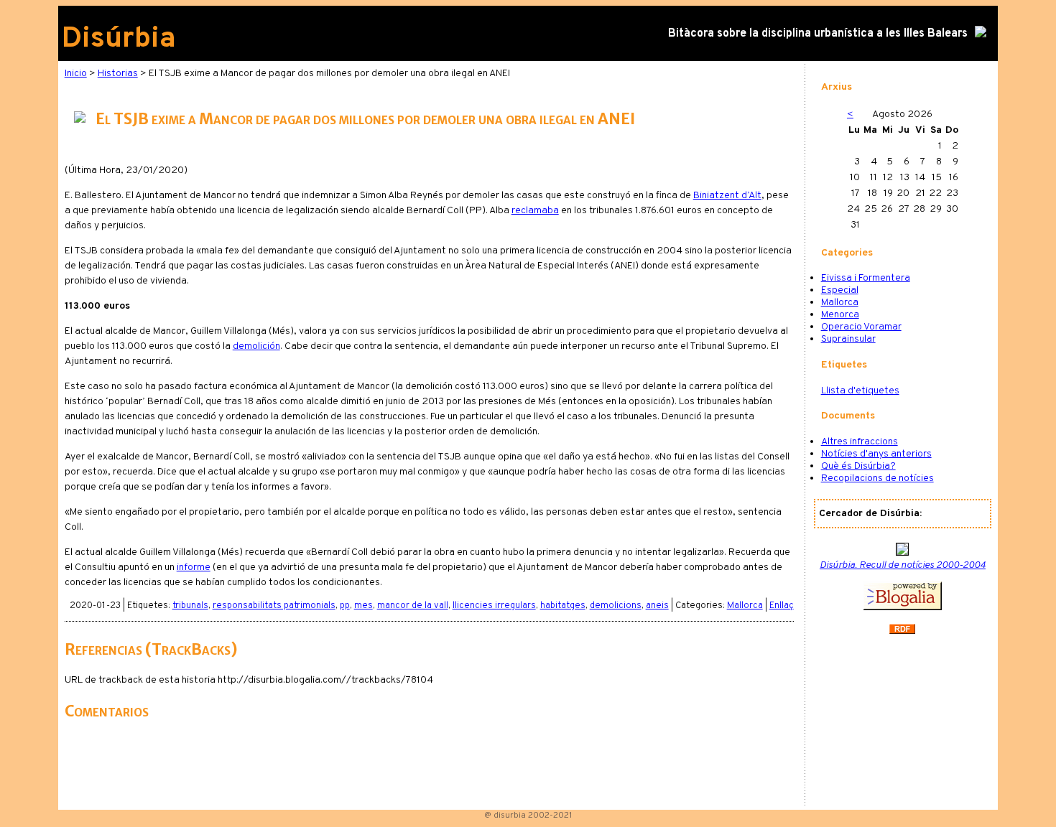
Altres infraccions (859, 442)
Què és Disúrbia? (858, 466)
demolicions (616, 606)
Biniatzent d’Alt (727, 196)
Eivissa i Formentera (865, 278)
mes (363, 606)
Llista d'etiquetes (860, 391)
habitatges (562, 606)
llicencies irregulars (494, 606)
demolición (256, 346)
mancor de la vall (412, 606)
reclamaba (535, 211)
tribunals (190, 606)
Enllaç (781, 606)
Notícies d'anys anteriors (876, 454)
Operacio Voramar (861, 327)
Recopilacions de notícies (877, 478)
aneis (657, 606)
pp (345, 606)
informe (193, 567)
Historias (118, 73)
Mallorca (745, 606)
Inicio (76, 73)
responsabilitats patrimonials (274, 606)
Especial (839, 290)
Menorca (840, 315)
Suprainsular (848, 339)
